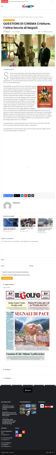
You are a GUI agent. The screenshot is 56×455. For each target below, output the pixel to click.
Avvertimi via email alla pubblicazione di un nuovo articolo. (16, 275)
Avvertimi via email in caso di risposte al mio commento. (15, 272)
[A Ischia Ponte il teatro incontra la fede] (33, 409)
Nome (3, 259)
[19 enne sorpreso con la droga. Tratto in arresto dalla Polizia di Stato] (28, 413)
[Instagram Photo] (5, 390)
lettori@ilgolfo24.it (5, 434)
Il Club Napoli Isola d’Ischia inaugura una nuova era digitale (22, 1)
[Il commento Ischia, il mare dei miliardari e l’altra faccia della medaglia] (33, 412)
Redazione (8, 31)
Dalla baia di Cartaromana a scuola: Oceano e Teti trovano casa (45, 229)
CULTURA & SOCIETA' (13, 17)
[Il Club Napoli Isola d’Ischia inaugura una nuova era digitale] (28, 409)
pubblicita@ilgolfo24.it (6, 446)
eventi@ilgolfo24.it (5, 439)
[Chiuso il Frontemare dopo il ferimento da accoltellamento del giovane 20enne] (22, 405)
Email (2, 265)
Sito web (31, 265)
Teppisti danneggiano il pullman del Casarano (9, 228)
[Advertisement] (28, 149)
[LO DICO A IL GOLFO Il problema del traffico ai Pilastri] (22, 409)
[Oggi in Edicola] (27, 362)
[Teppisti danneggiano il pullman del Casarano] (10, 222)
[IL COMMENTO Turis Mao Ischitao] (27, 222)
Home (5, 17)
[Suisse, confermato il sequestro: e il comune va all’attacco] (33, 405)
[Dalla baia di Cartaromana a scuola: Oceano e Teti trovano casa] (45, 222)
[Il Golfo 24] (28, 6)
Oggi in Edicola (6, 287)
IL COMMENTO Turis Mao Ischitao (26, 228)
